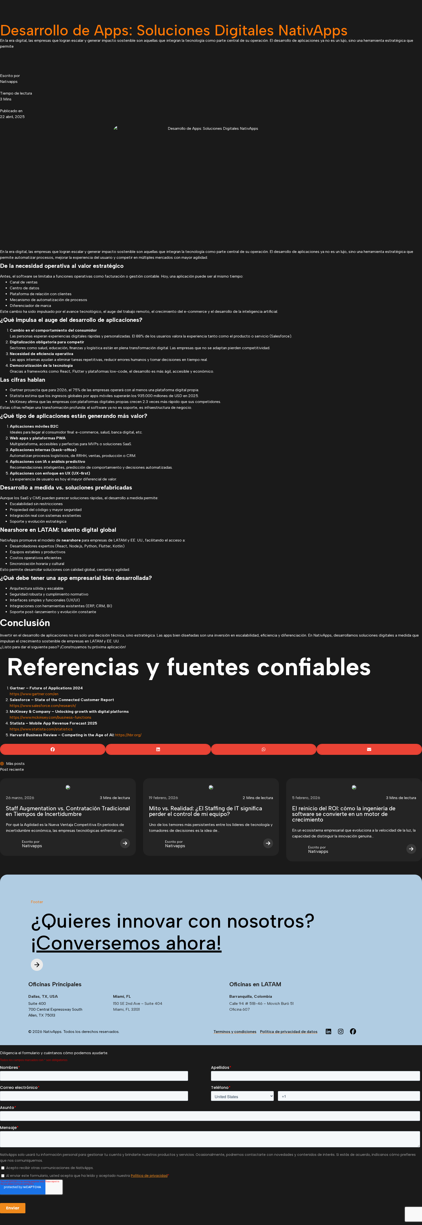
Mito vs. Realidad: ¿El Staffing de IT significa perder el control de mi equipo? (205, 811)
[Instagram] (341, 1032)
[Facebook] (353, 1032)
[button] (53, 749)
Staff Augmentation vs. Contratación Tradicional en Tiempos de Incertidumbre (68, 811)
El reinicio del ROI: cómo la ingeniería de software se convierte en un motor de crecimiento (343, 814)
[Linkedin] (328, 1032)
